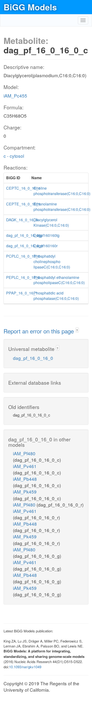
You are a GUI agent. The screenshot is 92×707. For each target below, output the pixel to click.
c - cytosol (14, 156)
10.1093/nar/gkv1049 (25, 666)
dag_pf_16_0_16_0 (33, 358)
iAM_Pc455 (15, 95)
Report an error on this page (39, 331)
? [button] (77, 330)
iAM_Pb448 (25, 479)
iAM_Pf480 (24, 453)
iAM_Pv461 (25, 466)
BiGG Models (30, 7)
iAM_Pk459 (25, 491)
